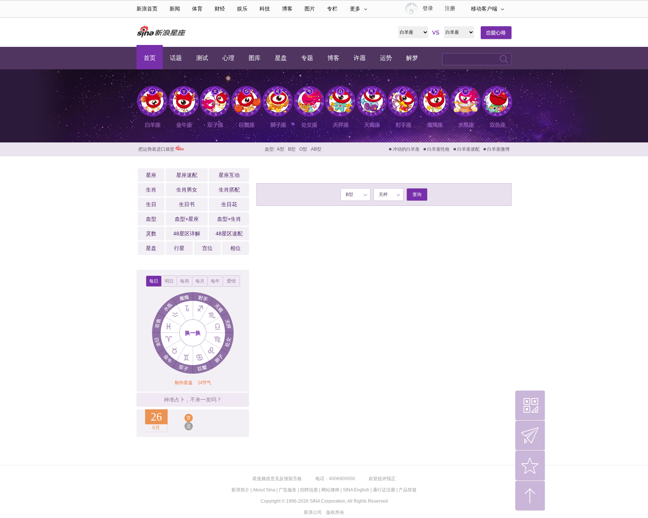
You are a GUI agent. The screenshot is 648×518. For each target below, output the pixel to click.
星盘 (151, 248)
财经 (219, 9)
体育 (197, 9)
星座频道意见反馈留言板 (277, 478)
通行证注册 (384, 490)
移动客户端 (484, 9)
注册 (450, 8)
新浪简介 (240, 490)
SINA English (356, 490)
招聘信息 (309, 490)
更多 (355, 9)
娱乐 (242, 9)
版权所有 (335, 512)
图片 (309, 9)
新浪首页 (147, 9)
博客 (287, 9)
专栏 (332, 9)
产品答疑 (408, 490)
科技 (265, 9)
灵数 (151, 234)
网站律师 (330, 490)
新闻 (175, 9)
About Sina (264, 490)
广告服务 (288, 490)
